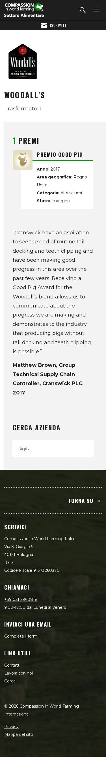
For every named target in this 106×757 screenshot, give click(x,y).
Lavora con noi (18, 673)
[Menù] (95, 10)
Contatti (12, 665)
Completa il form (20, 636)
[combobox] (53, 449)
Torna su (81, 500)
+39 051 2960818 (21, 599)
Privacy (11, 726)
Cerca (10, 681)
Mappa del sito (18, 734)
